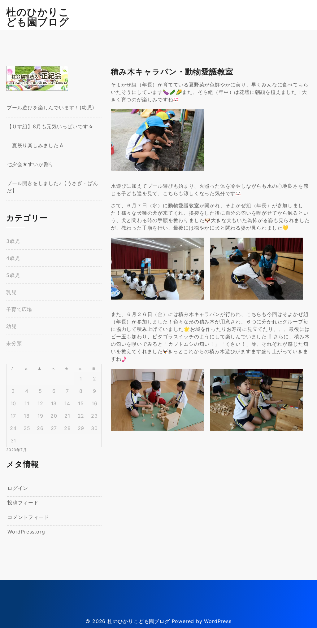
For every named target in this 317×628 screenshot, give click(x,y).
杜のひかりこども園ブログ (37, 17)
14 (67, 403)
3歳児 (13, 241)
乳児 (11, 292)
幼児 (11, 326)
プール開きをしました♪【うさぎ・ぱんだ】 (52, 187)
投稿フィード (23, 502)
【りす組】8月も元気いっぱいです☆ (50, 126)
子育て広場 (19, 309)
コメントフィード (28, 517)
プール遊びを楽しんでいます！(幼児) (50, 107)
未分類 (14, 343)
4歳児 (13, 258)
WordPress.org (26, 532)
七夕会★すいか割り (30, 164)
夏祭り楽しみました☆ (35, 145)
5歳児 (13, 275)
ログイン (17, 488)
